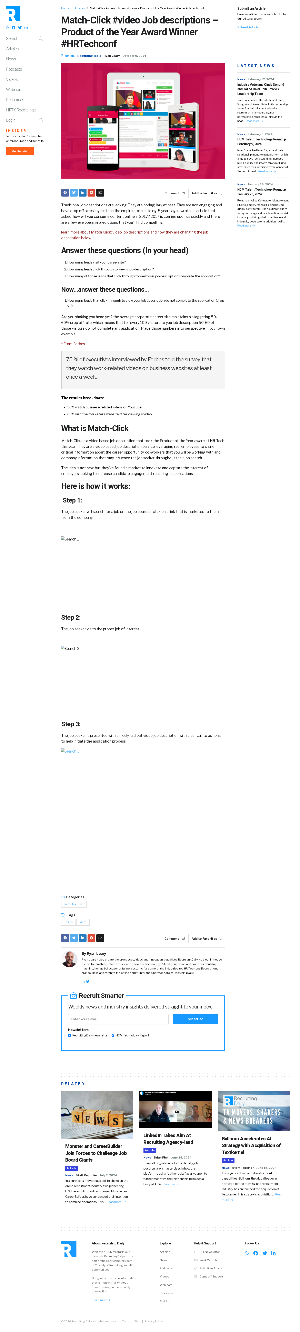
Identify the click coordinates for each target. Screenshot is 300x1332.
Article (69, 55)
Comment (172, 193)
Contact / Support (211, 1276)
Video (83, 922)
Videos (12, 79)
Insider (16, 131)
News (11, 59)
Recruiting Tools (89, 55)
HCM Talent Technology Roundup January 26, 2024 (261, 192)
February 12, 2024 (261, 79)
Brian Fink (161, 1157)
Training (165, 1301)
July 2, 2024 (108, 1175)
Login (11, 120)
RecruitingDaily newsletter (90, 1035)
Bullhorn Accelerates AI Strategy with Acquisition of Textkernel (251, 1145)
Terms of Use (131, 1321)
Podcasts (14, 69)
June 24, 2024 (181, 1157)
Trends (68, 922)
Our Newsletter (209, 1251)
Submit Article (248, 27)
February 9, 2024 (260, 134)
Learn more (100, 1300)
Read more (253, 120)
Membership (20, 151)
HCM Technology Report (132, 1035)
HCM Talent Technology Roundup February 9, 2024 (261, 141)
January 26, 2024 (260, 184)
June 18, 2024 (266, 1167)
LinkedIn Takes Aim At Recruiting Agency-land (168, 1139)
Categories (75, 897)
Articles (12, 48)
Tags (70, 915)
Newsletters (78, 1030)
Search (12, 38)
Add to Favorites (205, 193)
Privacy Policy (154, 1321)
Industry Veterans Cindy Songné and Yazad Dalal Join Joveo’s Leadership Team (260, 89)
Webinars (14, 89)
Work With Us (208, 1260)
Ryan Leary (112, 55)
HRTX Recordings (21, 110)
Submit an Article (251, 8)
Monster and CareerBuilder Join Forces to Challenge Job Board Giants (96, 1153)
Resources (15, 99)
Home (65, 8)
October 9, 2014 (134, 55)
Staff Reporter (86, 1175)
